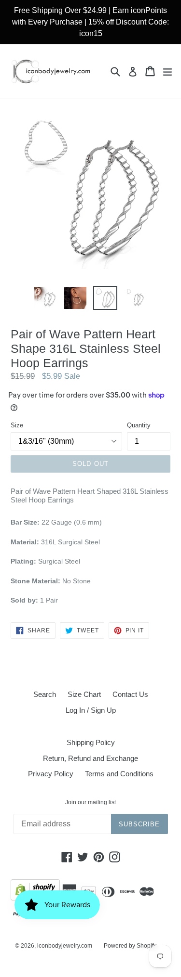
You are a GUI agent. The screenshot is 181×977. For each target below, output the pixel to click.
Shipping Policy (91, 742)
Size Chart (84, 694)
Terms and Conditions (119, 774)
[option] (45, 297)
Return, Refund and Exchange (90, 758)
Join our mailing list (90, 802)
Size (17, 425)
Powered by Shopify (130, 945)
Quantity (139, 425)
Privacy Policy (50, 774)
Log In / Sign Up (91, 710)
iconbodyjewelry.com (64, 945)
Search (44, 694)
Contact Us (130, 694)
